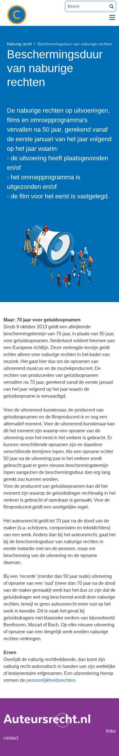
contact (10, 737)
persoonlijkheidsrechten (50, 680)
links (111, 731)
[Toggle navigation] (112, 17)
